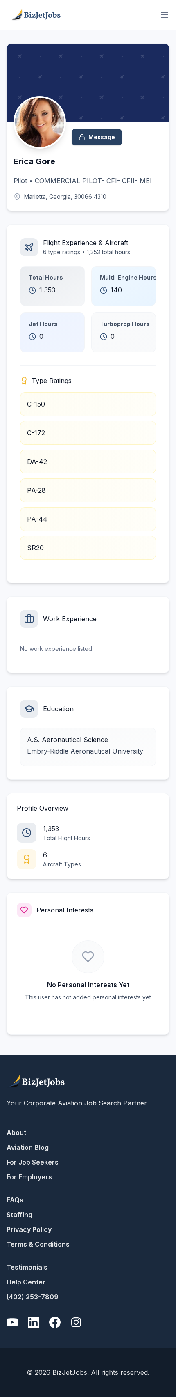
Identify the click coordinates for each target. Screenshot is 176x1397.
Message (101, 136)
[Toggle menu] (164, 15)
